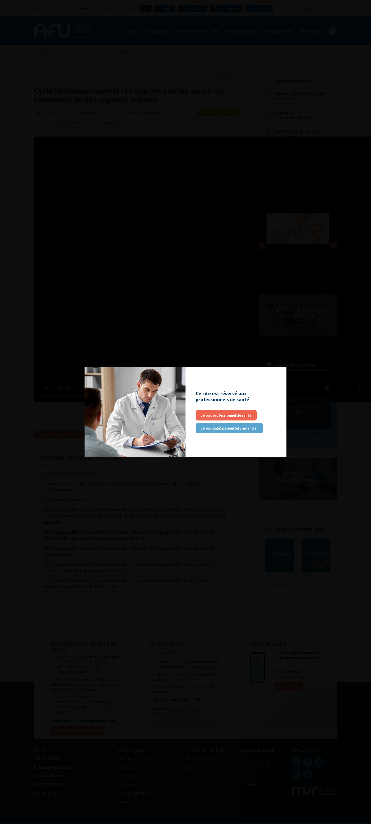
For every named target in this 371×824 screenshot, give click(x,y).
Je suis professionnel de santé (226, 415)
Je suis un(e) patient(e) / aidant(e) (229, 428)
